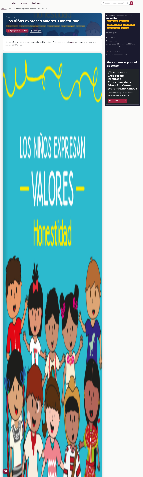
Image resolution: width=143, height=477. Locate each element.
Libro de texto (12, 26)
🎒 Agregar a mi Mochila (17, 31)
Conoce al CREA (118, 101)
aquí (129, 95)
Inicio (14, 3)
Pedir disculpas (53, 26)
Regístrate (36, 3)
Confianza (80, 26)
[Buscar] (131, 3)
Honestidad (24, 26)
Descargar (37, 31)
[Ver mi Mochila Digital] (5, 471)
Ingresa (24, 3)
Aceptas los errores (38, 26)
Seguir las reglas (68, 26)
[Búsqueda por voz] (128, 3)
